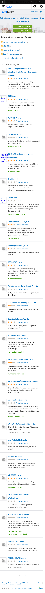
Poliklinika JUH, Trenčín (17, 336)
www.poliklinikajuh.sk (16, 352)
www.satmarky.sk (15, 531)
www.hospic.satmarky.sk (17, 534)
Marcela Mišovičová (16, 542)
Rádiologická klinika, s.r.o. (18, 246)
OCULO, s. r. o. (13, 96)
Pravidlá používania (36, 583)
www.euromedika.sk (16, 417)
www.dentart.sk (14, 172)
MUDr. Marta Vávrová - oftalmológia (22, 424)
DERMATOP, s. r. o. (15, 262)
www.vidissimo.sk (15, 487)
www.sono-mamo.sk (16, 374)
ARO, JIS (6, 46)
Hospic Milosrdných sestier (19, 515)
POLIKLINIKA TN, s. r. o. (17, 558)
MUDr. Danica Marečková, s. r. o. (20, 359)
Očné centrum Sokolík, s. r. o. (19, 222)
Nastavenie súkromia (15, 585)
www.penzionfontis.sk (16, 214)
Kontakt (5, 585)
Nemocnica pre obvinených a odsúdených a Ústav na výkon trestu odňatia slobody (22, 72)
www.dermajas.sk (15, 147)
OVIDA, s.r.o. (13, 198)
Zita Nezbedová (14, 179)
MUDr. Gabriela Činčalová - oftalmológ (23, 381)
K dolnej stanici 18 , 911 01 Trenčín (19, 432)
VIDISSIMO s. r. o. (14, 475)
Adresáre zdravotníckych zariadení (14, 42)
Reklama (10, 583)
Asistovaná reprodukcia (11, 50)
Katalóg (4, 583)
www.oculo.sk (13, 111)
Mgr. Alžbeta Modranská (17, 440)
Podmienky (18, 583)
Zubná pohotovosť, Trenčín (18, 319)
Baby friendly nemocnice (11, 54)
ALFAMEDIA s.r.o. (14, 118)
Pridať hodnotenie (22, 78)
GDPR (24, 583)
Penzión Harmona (15, 457)
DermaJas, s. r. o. (15, 134)
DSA (28, 583)
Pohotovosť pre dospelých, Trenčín (22, 303)
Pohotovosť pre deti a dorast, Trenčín (23, 286)
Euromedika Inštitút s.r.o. (17, 400)
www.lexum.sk (13, 238)
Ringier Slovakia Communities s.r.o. (22, 588)
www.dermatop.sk (15, 279)
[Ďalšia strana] (29, 576)
